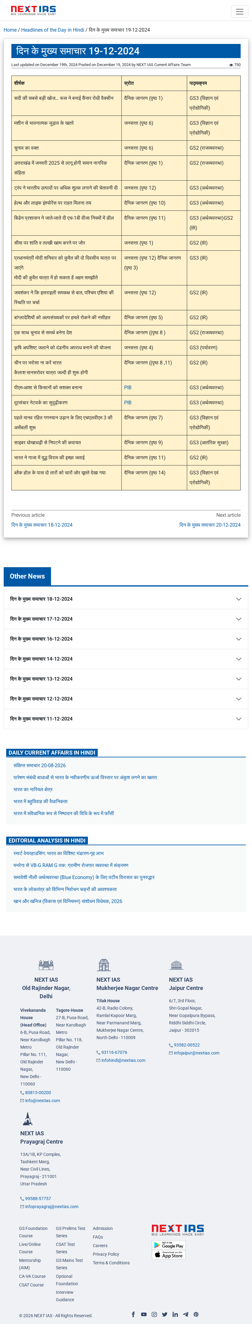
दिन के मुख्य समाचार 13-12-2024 (41, 679)
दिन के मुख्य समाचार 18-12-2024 (42, 525)
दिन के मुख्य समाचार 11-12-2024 (41, 719)
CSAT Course (31, 1284)
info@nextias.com (42, 1100)
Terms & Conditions (111, 1262)
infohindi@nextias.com (123, 1060)
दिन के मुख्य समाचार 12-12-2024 (41, 699)
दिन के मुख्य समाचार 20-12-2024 (210, 525)
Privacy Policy (106, 1254)
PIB (128, 388)
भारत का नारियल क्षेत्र (33, 789)
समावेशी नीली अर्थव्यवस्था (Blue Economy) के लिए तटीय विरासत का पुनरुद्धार (85, 877)
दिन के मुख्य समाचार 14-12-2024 (41, 659)
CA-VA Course (32, 1276)
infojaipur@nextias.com (196, 1052)
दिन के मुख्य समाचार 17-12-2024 (41, 619)
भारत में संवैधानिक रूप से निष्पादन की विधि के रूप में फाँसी (64, 813)
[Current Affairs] (33, 10)
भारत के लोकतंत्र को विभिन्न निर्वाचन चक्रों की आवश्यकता (65, 889)
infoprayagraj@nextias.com (51, 1206)
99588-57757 (38, 1198)
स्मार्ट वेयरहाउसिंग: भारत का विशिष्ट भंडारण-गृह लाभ (59, 853)
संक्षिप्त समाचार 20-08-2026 (40, 765)
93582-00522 (187, 1044)
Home (10, 30)
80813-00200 (38, 1092)
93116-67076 (114, 1052)
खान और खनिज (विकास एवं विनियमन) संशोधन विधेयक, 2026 (68, 901)
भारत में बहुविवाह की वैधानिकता (41, 801)
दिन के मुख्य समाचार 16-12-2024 (41, 639)
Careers (100, 1245)
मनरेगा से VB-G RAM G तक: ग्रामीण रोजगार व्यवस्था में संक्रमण (72, 865)
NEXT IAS (46, 987)
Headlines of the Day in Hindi (52, 30)
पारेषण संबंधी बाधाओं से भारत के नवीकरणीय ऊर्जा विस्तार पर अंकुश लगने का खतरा (85, 777)
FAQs (98, 1237)
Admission (103, 1228)
